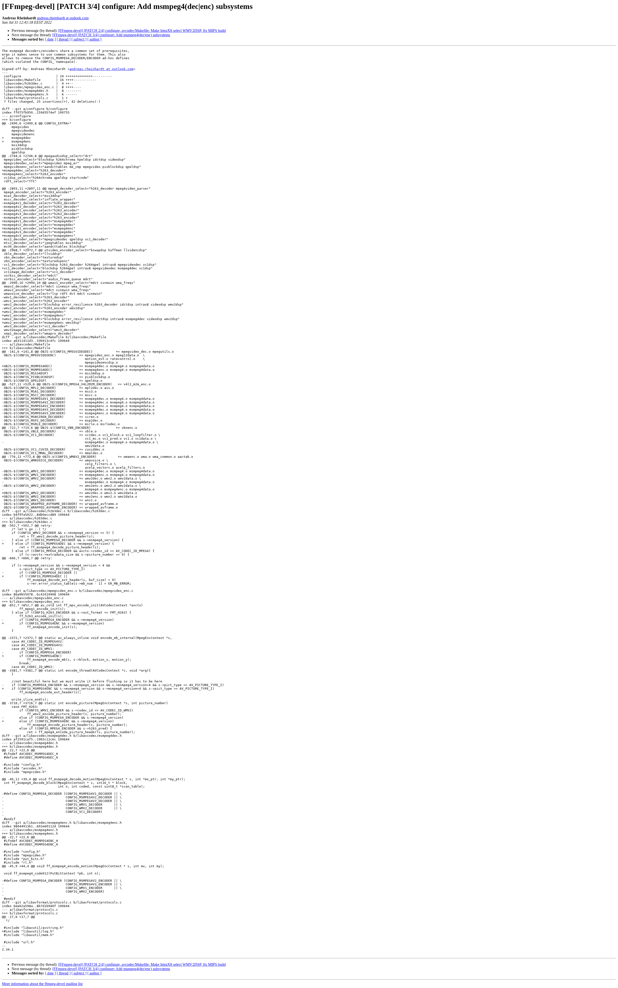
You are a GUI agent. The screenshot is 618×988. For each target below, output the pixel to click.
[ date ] (50, 39)
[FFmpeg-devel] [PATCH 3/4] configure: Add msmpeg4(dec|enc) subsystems (111, 35)
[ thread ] (63, 39)
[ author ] (94, 39)
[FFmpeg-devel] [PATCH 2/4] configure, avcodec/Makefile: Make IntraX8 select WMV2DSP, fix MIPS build (142, 31)
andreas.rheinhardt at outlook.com (63, 18)
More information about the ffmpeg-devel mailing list (42, 984)
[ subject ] (78, 39)
